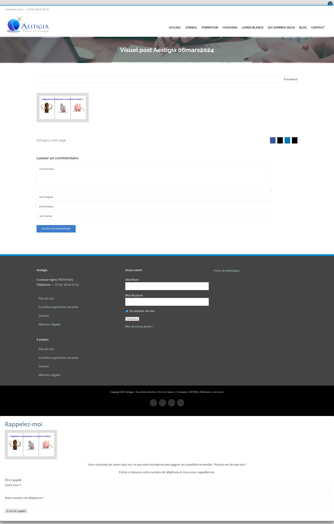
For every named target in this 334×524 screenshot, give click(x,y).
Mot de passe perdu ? (139, 326)
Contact (44, 316)
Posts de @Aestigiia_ (227, 271)
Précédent (290, 79)
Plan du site (46, 298)
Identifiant (132, 280)
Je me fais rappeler (16, 511)
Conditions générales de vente (58, 307)
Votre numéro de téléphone (24, 498)
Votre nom (13, 485)
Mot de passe (134, 295)
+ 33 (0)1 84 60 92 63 (66, 285)
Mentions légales (50, 324)
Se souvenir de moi (141, 311)
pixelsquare (218, 391)
